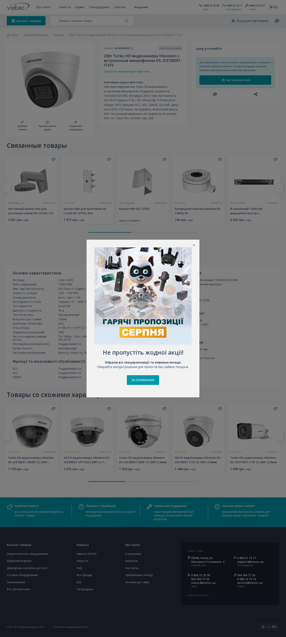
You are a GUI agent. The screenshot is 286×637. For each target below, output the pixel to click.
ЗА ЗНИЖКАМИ (143, 380)
